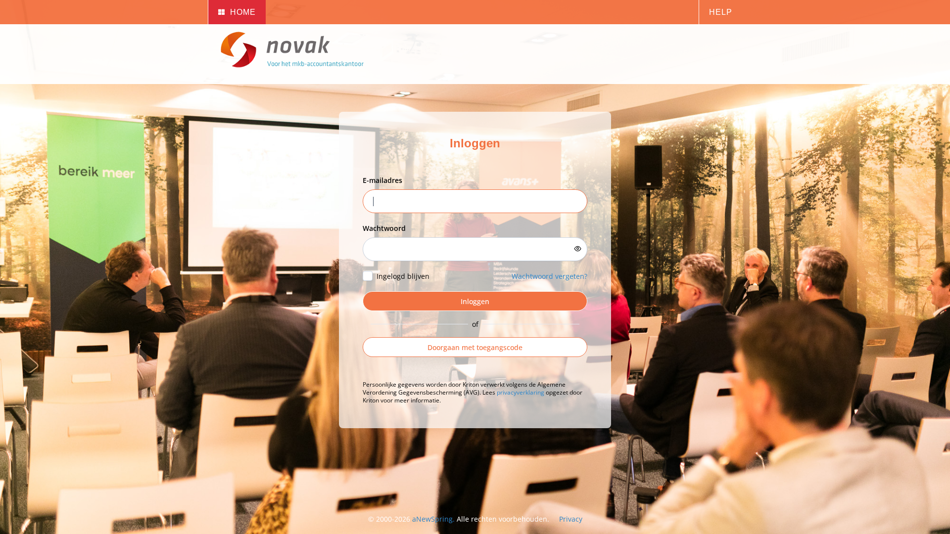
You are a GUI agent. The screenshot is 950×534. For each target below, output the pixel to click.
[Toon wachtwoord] (577, 248)
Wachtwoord (384, 228)
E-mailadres (382, 180)
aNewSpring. (434, 519)
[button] (237, 12)
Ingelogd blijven (403, 276)
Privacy (570, 519)
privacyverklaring (520, 392)
